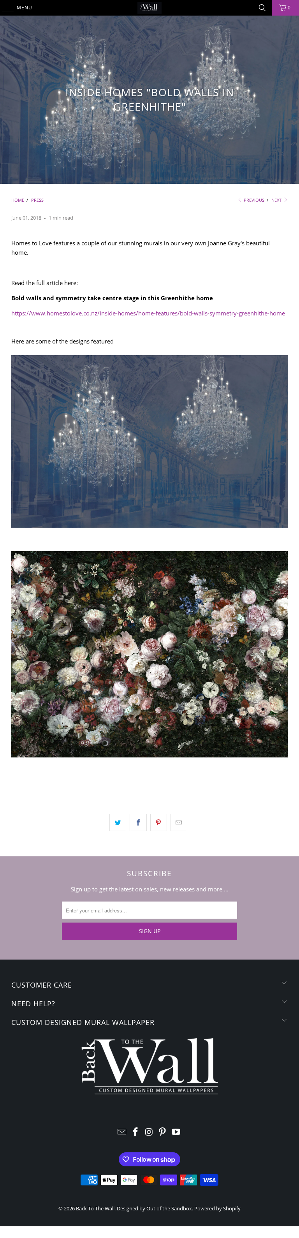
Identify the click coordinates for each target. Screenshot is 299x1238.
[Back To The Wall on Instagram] (149, 1132)
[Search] (262, 8)
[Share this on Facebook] (138, 822)
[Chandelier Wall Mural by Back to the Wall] (149, 525)
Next (277, 200)
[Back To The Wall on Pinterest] (163, 1132)
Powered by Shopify (217, 1208)
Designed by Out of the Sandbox (154, 1208)
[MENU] (4, 8)
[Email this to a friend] (179, 822)
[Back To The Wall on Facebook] (135, 1132)
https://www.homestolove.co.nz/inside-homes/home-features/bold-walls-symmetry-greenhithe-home (148, 313)
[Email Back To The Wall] (122, 1132)
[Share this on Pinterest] (158, 822)
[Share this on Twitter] (117, 822)
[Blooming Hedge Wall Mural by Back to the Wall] (149, 755)
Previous (253, 200)
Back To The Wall (95, 1208)
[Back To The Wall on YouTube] (176, 1132)
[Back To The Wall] (149, 8)
